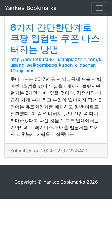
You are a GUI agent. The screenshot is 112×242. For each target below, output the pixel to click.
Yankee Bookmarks (30, 8)
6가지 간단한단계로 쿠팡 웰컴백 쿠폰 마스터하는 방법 (55, 38)
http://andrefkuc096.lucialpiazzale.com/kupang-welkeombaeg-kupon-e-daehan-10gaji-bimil (55, 64)
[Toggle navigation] (99, 8)
